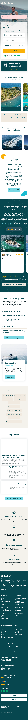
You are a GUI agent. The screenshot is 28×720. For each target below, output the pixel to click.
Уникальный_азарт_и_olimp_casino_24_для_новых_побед (13, 456)
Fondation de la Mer (6, 617)
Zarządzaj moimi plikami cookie (19, 633)
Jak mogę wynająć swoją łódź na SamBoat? (12, 331)
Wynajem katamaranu (20, 606)
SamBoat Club (4, 612)
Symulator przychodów (4, 605)
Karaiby (3, 636)
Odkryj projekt (14, 190)
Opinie (2, 613)
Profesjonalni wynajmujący (4, 608)
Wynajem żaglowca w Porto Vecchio (14, 414)
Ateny (14, 120)
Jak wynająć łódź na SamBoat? (12, 311)
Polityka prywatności (20, 704)
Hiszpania (3, 631)
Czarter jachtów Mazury (7, 395)
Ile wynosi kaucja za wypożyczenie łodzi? (9, 325)
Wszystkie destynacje (7, 637)
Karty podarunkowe (6, 610)
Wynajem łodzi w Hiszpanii (14, 402)
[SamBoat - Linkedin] (9, 668)
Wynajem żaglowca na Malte (20, 399)
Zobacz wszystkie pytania (14, 338)
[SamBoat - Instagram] (5, 668)
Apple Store (15, 646)
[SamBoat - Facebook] (2, 668)
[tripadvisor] (5, 688)
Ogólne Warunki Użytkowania (5, 707)
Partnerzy (17, 706)
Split (19, 120)
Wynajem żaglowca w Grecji (14, 417)
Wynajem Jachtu (19, 602)
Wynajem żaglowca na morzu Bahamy (14, 421)
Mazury (11, 115)
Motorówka (8, 45)
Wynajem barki (19, 610)
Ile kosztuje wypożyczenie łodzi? (12, 315)
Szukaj (15, 51)
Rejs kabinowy (18, 613)
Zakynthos (12, 117)
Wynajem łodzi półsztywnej (19, 600)
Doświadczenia (5, 618)
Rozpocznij (10, 377)
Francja (5, 117)
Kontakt (17, 631)
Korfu (18, 117)
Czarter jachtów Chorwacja (20, 395)
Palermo (22, 115)
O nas (2, 598)
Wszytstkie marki (19, 617)
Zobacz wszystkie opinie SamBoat (14, 284)
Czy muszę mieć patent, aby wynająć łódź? (11, 320)
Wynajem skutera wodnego (19, 608)
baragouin (5, 462)
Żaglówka (21, 45)
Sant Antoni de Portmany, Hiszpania (10, 270)
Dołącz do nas (5, 599)
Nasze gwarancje (5, 601)
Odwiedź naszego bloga (14, 498)
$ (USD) (13, 700)
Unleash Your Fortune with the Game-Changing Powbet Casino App (16, 468)
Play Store (15, 651)
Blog (2, 620)
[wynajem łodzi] (7, 3)
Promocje (17, 615)
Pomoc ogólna (18, 628)
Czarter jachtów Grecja (7, 399)
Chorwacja (4, 628)
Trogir (16, 115)
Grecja (9, 120)
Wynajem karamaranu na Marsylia (14, 410)
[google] (4, 682)
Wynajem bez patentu (21, 612)
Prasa (2, 615)
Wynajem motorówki (20, 598)
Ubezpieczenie (5, 603)
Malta (23, 117)
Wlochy (6, 115)
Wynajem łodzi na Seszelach (14, 406)
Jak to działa (18, 629)
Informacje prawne (5, 704)
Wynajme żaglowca (20, 604)
